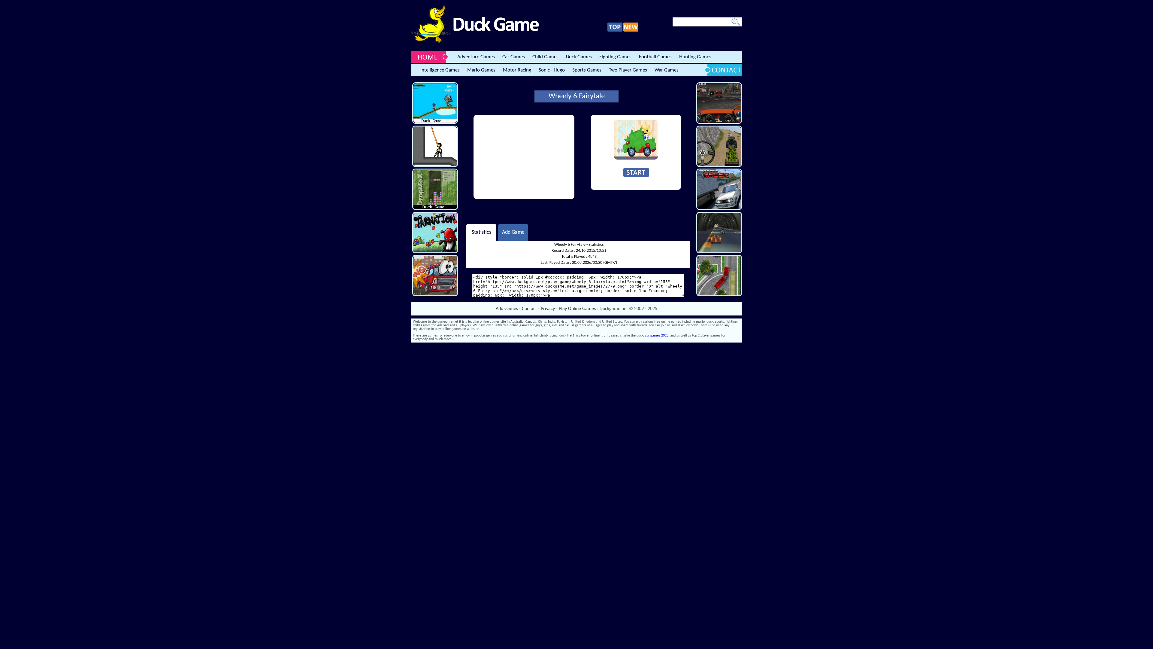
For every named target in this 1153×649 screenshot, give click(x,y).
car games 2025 (656, 335)
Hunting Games (695, 56)
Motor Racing (517, 70)
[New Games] (630, 30)
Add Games (507, 308)
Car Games (513, 56)
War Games (667, 70)
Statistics (481, 232)
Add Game (513, 232)
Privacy (548, 308)
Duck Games (579, 56)
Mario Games (481, 70)
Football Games (655, 56)
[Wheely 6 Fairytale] (636, 158)
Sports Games (586, 70)
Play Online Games (577, 308)
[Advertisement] (524, 157)
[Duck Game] (475, 42)
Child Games (545, 56)
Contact (529, 308)
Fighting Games (615, 56)
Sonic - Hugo (552, 70)
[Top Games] (614, 30)
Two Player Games (628, 70)
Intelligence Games (440, 70)
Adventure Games (476, 56)
